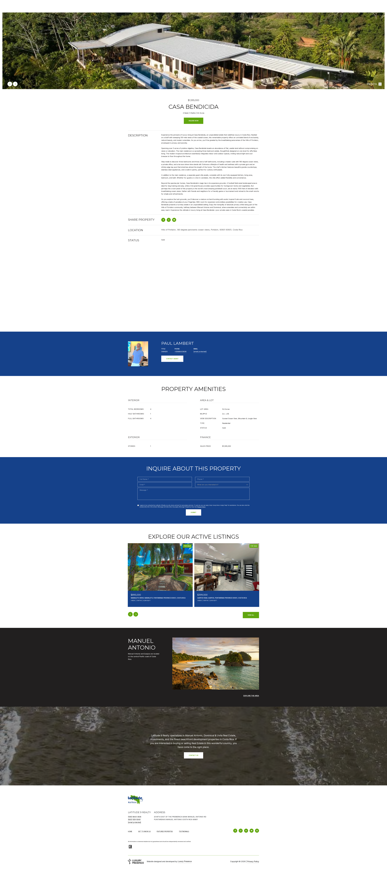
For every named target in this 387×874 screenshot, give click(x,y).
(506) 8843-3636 (134, 817)
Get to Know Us (144, 831)
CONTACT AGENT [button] (172, 359)
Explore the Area (251, 696)
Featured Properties (165, 831)
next (15, 84)
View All (251, 615)
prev (9, 84)
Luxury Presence (185, 861)
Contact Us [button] (193, 755)
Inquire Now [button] (193, 121)
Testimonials (184, 831)
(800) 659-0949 (134, 820)
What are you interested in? (207, 485)
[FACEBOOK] (235, 831)
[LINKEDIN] (246, 831)
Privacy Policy (201, 507)
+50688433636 (180, 352)
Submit (193, 512)
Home (130, 831)
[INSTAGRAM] (241, 831)
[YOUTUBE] (252, 831)
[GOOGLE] (257, 831)
